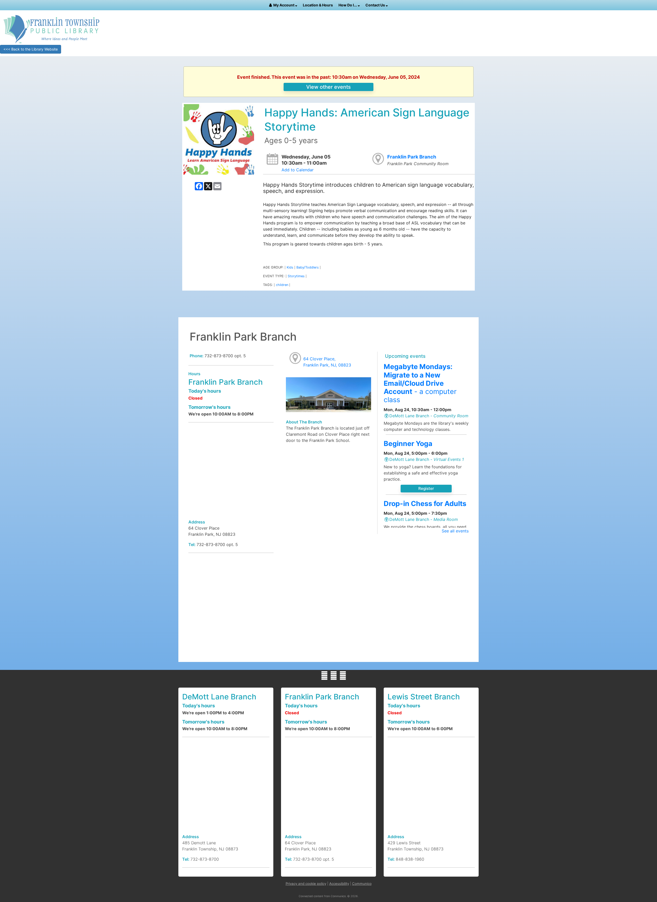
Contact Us (375, 5)
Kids (290, 267)
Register (426, 488)
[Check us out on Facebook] (324, 675)
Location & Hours (318, 5)
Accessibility (339, 883)
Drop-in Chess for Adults (425, 503)
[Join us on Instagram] (342, 675)
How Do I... (348, 5)
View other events (328, 87)
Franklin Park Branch (411, 157)
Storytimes (296, 276)
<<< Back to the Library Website (30, 49)
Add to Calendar (298, 169)
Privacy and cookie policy (306, 883)
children (282, 285)
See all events (455, 530)
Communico (362, 883)
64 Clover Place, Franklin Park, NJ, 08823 (327, 362)
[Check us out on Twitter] (333, 675)
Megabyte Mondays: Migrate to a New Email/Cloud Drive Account (420, 383)
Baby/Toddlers (307, 267)
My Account (284, 5)
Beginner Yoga (408, 443)
